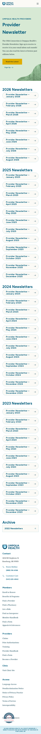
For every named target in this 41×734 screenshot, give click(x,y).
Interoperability (8, 705)
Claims (5, 638)
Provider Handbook (10, 651)
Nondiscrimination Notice (13, 688)
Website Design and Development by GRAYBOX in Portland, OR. (20, 730)
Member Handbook (10, 617)
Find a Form (7, 622)
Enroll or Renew (8, 592)
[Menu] (38, 4)
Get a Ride (6, 609)
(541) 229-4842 (12, 579)
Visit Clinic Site (8, 670)
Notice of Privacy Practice (12, 692)
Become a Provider (10, 659)
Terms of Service (9, 701)
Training (6, 647)
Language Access (9, 684)
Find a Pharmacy (9, 605)
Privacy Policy (8, 697)
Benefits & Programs (10, 596)
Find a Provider (8, 601)
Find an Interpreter (10, 613)
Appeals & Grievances (11, 625)
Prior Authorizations (10, 642)
